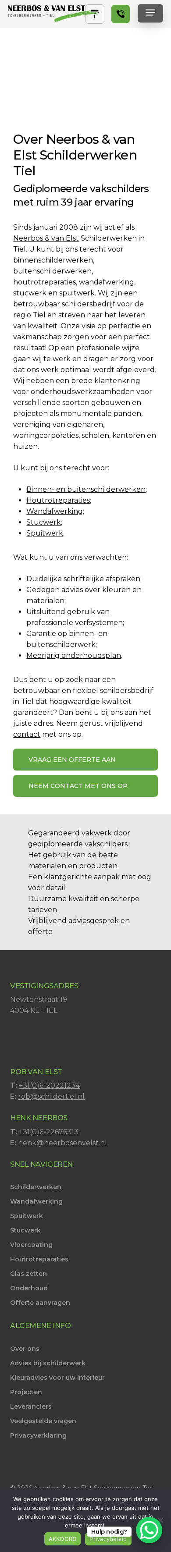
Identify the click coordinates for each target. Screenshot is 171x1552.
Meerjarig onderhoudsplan (73, 655)
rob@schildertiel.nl (51, 1096)
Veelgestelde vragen (43, 1421)
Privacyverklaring (38, 1435)
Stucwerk (43, 522)
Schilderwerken (35, 1187)
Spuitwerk (44, 533)
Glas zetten (28, 1274)
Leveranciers (31, 1406)
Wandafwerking (54, 511)
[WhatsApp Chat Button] (149, 1530)
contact (26, 734)
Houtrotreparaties (58, 500)
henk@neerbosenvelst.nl (62, 1143)
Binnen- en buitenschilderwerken (86, 489)
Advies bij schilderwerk (48, 1363)
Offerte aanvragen (40, 1303)
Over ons (24, 1349)
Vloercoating (31, 1245)
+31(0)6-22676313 (48, 1132)
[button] (150, 14)
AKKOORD (63, 1538)
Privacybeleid (108, 1538)
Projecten (26, 1392)
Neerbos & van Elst (46, 238)
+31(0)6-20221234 (49, 1085)
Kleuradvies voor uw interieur (57, 1378)
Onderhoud (29, 1288)
